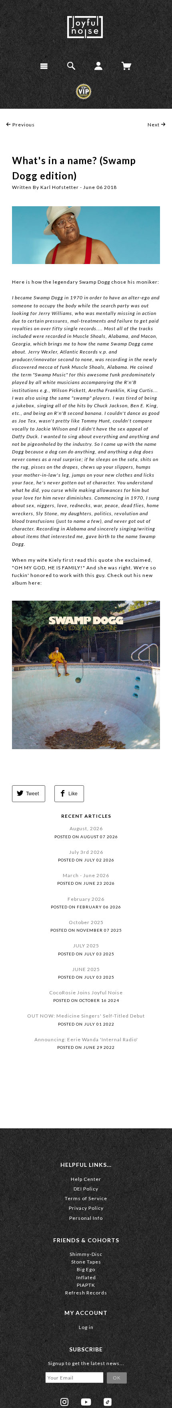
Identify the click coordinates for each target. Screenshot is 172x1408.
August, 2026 (86, 828)
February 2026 (86, 899)
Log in (86, 1327)
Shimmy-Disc (86, 1254)
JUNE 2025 (86, 969)
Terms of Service (86, 1198)
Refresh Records (86, 1293)
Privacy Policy (86, 1208)
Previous (23, 125)
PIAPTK (86, 1285)
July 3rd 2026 (86, 852)
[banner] (84, 27)
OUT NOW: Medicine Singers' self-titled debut (86, 1016)
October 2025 (86, 922)
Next (154, 125)
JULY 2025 (86, 946)
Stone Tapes (86, 1262)
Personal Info (86, 1218)
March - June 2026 (86, 875)
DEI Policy (86, 1189)
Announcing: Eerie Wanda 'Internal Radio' (86, 1039)
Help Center (86, 1179)
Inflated (86, 1277)
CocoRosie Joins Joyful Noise (86, 992)
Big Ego (86, 1269)
